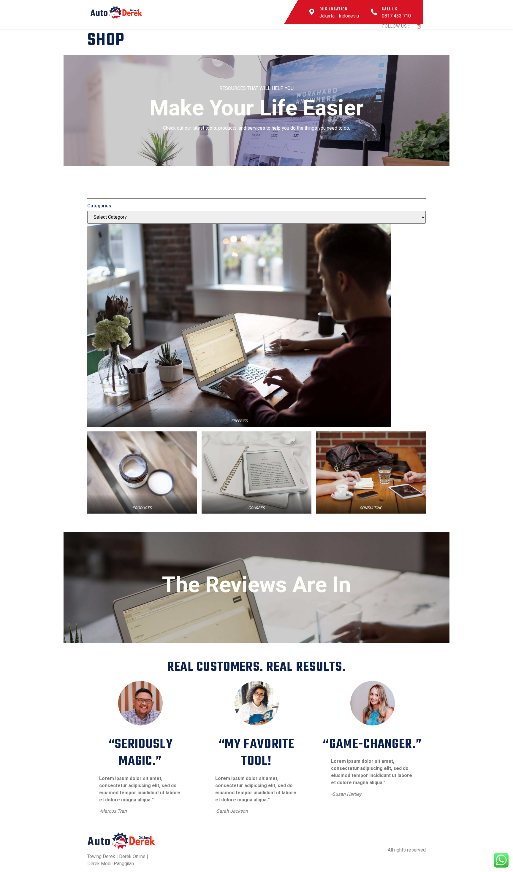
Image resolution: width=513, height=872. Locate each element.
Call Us (390, 9)
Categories (99, 205)
